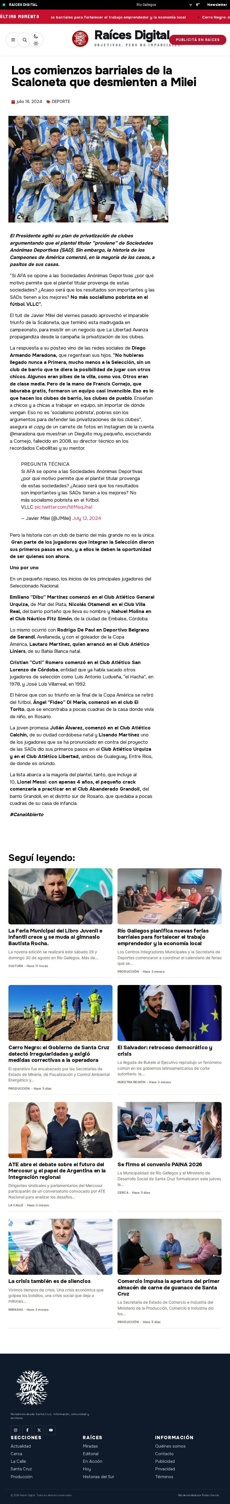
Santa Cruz (21, 1469)
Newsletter (217, 5)
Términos (164, 1477)
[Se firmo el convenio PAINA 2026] (170, 1130)
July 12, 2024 (86, 518)
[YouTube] (51, 1430)
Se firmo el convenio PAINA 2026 (160, 1164)
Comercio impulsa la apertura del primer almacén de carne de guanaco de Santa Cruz (169, 1287)
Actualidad (21, 1446)
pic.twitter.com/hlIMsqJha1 (64, 507)
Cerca (16, 1454)
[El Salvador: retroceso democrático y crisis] (170, 1013)
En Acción (92, 1461)
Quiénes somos (170, 1446)
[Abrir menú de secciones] (13, 39)
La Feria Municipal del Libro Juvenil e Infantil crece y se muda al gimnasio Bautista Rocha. (55, 937)
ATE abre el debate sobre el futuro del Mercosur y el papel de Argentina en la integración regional (57, 1171)
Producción (22, 1477)
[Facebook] (27, 1430)
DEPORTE (61, 101)
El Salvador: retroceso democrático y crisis (165, 1050)
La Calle (18, 1461)
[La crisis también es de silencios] (60, 1247)
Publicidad (165, 1461)
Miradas (90, 1446)
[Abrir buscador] (24, 39)
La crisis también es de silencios (49, 1281)
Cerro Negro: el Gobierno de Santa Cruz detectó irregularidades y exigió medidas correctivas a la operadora (58, 1054)
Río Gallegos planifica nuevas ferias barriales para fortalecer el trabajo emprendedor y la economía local (163, 937)
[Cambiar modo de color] (35, 39)
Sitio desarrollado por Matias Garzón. (198, 1495)
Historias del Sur (98, 1477)
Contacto (164, 1454)
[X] (39, 1430)
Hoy (87, 1469)
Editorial (90, 1454)
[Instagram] (15, 1430)
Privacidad (165, 1469)
